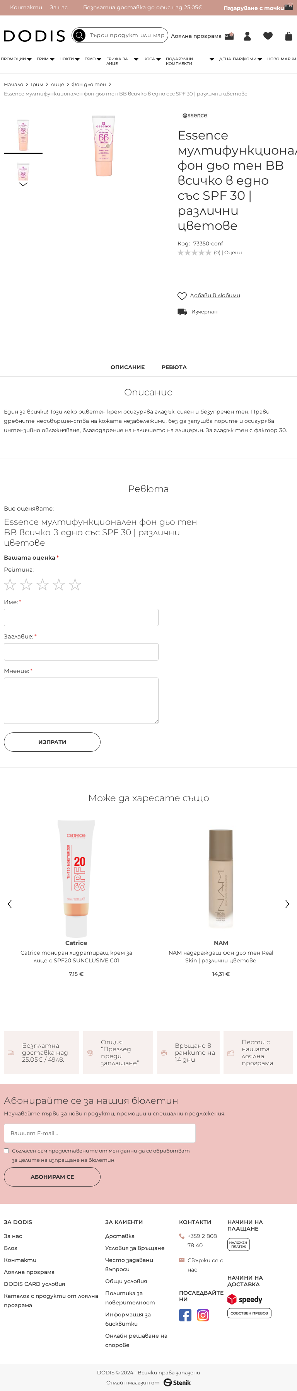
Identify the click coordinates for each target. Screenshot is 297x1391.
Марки (288, 58)
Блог (10, 1248)
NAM (221, 943)
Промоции (13, 58)
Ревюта (174, 367)
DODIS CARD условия (34, 1283)
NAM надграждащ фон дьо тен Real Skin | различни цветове (221, 956)
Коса (149, 58)
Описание (128, 367)
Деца (225, 58)
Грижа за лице (117, 61)
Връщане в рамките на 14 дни (195, 1052)
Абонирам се (52, 1176)
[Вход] (247, 36)
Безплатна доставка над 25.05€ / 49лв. (45, 1052)
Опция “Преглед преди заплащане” (120, 1053)
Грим (43, 58)
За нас (59, 7)
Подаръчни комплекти (179, 61)
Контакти (26, 7)
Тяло (90, 58)
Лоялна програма (196, 35)
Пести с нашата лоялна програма (257, 1053)
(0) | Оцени (228, 252)
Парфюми (244, 58)
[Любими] (268, 36)
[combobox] (120, 35)
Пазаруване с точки (254, 8)
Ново (273, 58)
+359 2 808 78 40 (202, 1241)
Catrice (76, 943)
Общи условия (126, 1281)
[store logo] (34, 36)
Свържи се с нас (205, 1265)
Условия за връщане (135, 1248)
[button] (23, 134)
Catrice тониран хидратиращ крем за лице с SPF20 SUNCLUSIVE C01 (76, 956)
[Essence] (195, 117)
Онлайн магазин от (133, 1382)
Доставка (120, 1236)
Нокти (67, 58)
